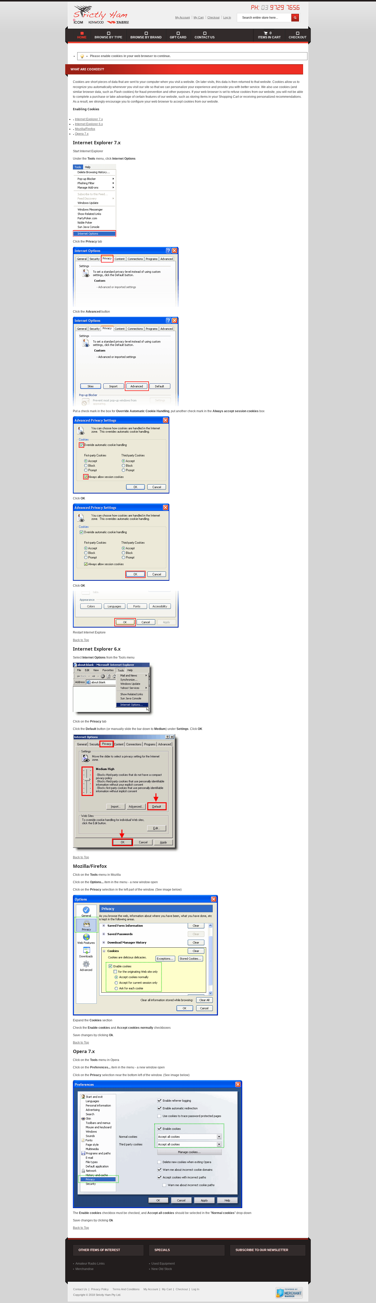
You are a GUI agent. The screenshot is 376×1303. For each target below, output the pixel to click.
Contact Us (205, 37)
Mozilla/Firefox (85, 129)
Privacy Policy (100, 1289)
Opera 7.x (82, 134)
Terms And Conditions (126, 1289)
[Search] (295, 17)
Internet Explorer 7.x (89, 119)
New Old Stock (161, 1269)
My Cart (199, 17)
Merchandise (84, 1269)
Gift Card (178, 37)
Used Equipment (163, 1263)
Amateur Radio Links (90, 1263)
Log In (227, 17)
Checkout (213, 17)
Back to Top (81, 640)
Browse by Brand (146, 37)
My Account (182, 17)
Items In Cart (269, 35)
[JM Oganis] (101, 14)
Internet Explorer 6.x (89, 124)
